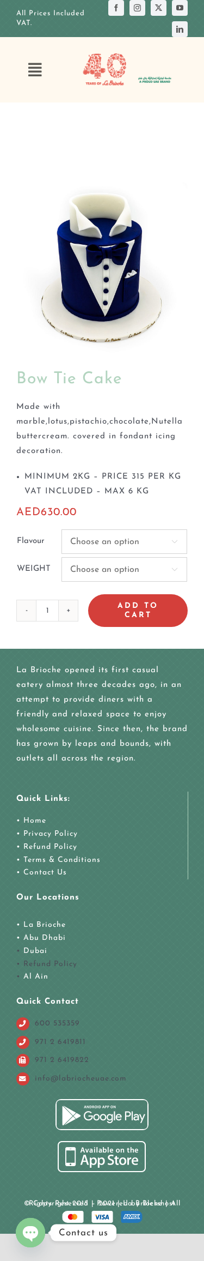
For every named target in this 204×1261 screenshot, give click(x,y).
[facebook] (116, 8)
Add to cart (138, 610)
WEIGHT (34, 569)
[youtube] (180, 8)
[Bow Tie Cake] (102, 268)
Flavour (31, 541)
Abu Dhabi (44, 938)
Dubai (35, 951)
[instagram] (137, 8)
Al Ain (35, 977)
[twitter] (158, 8)
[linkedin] (180, 29)
